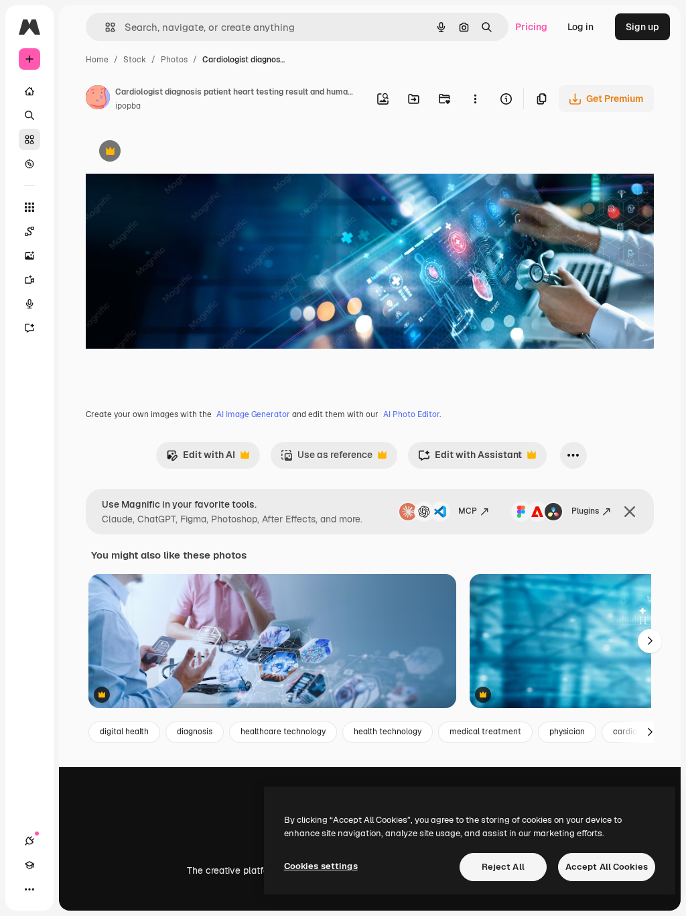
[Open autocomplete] (104, 27)
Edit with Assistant (470, 458)
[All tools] (29, 207)
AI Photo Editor (411, 414)
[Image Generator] (29, 255)
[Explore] (29, 163)
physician (567, 731)
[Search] (29, 115)
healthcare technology (283, 731)
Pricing (531, 27)
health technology (387, 731)
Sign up (642, 27)
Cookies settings (321, 866)
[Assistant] (29, 328)
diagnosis (194, 731)
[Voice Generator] (29, 303)
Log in (580, 27)
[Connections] (29, 841)
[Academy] (29, 865)
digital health (124, 731)
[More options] (475, 98)
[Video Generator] (29, 279)
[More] (29, 889)
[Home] (29, 91)
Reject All (503, 866)
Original (171, 152)
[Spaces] (29, 231)
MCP (467, 511)
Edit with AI (200, 458)
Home (97, 59)
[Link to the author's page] (98, 99)
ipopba (128, 106)
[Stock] (29, 139)
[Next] (650, 641)
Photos (174, 59)
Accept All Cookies (606, 866)
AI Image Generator (253, 414)
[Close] (630, 512)
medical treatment (485, 731)
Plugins (585, 511)
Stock (134, 59)
